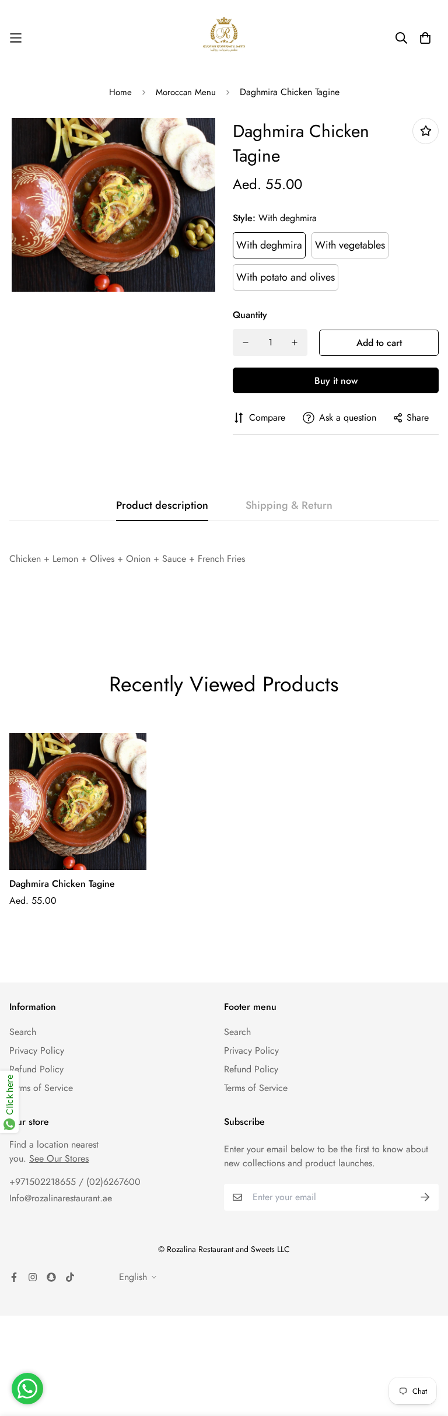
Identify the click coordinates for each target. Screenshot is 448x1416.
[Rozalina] (224, 38)
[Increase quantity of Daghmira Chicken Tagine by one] (294, 342)
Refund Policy (36, 1069)
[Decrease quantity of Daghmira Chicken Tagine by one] (245, 342)
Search (22, 1032)
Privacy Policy (36, 1050)
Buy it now (336, 380)
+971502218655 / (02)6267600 (75, 1181)
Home (120, 92)
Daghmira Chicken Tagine (62, 883)
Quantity (250, 314)
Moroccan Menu (186, 92)
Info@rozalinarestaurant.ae (60, 1198)
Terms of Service (41, 1088)
